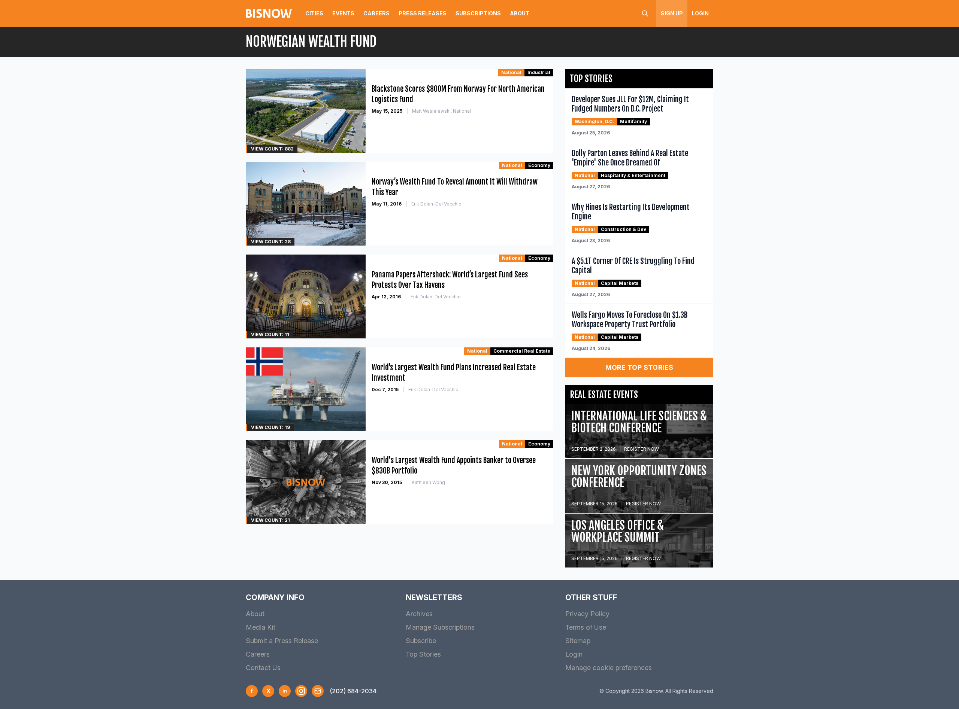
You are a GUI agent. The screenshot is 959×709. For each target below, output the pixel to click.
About (519, 13)
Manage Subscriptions (440, 627)
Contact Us (263, 668)
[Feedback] (318, 691)
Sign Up (672, 13)
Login (700, 13)
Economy (539, 165)
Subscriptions (478, 13)
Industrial (538, 72)
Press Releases (423, 13)
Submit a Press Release (282, 641)
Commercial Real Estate (521, 351)
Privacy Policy (587, 614)
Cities (314, 13)
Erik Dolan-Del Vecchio (436, 204)
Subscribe (421, 641)
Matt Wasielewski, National (441, 111)
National (511, 72)
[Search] (645, 13)
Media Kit (260, 627)
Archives (419, 614)
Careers (376, 13)
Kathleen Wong (428, 482)
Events (343, 13)
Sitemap (577, 641)
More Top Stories (639, 367)
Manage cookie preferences (608, 668)
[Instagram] (301, 691)
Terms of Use (585, 627)
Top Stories (423, 654)
